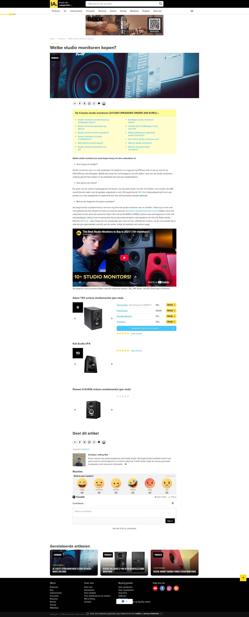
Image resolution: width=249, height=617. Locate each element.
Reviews (102, 11)
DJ (65, 11)
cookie (138, 613)
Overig (123, 11)
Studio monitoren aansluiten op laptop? (92, 127)
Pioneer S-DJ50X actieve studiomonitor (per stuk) (102, 389)
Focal (85, 221)
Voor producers (125, 587)
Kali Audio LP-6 (81, 343)
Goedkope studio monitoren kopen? (141, 121)
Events (113, 11)
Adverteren (89, 590)
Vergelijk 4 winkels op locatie (145, 328)
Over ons (157, 11)
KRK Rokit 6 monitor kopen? (90, 143)
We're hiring (89, 599)
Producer (56, 11)
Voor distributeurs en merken (97, 596)
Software (122, 596)
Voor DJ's (122, 593)
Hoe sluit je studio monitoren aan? (143, 139)
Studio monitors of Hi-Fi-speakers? (93, 132)
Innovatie (90, 11)
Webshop (134, 11)
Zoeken (160, 3)
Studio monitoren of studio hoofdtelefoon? (90, 137)
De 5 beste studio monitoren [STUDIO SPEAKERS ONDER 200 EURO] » (117, 113)
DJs (51, 590)
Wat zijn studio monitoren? (140, 143)
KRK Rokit (142, 192)
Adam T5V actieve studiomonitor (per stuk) (98, 298)
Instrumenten (76, 11)
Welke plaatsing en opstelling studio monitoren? (141, 134)
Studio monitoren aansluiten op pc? (92, 148)
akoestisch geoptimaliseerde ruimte (141, 211)
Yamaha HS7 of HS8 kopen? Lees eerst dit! (143, 127)
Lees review (136, 333)
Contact (87, 602)
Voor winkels (90, 593)
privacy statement (151, 613)
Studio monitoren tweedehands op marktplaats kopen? (93, 121)
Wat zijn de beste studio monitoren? (139, 148)
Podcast (146, 11)
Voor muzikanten (126, 590)
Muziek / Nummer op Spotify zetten (134, 602)
